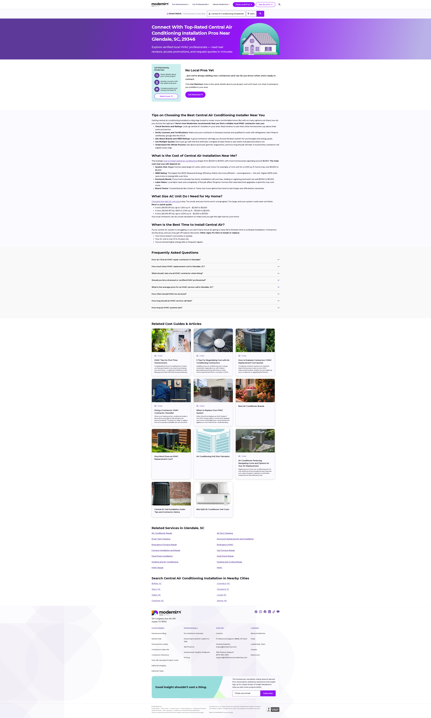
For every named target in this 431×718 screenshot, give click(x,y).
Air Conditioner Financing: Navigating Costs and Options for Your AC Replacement (253, 463)
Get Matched (194, 95)
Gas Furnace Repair (226, 550)
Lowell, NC (221, 595)
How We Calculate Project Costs (165, 660)
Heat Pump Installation (162, 556)
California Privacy (157, 710)
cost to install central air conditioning (180, 161)
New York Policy (168, 710)
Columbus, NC (223, 583)
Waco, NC (156, 589)
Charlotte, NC (158, 601)
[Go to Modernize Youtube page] (278, 611)
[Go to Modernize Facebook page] (265, 611)
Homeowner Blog (159, 633)
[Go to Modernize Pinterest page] (256, 611)
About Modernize (220, 4)
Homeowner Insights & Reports (197, 652)
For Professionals (200, 4)
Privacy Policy (184, 712)
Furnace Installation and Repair (166, 550)
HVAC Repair (158, 568)
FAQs (253, 639)
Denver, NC (222, 601)
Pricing (187, 658)
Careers (254, 650)
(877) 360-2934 (222, 655)
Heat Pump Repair (225, 556)
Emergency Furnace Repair (164, 545)
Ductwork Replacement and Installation (235, 539)
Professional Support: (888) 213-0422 (231, 639)
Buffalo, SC (157, 583)
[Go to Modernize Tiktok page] (274, 611)
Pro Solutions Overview (193, 633)
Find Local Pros (243, 4)
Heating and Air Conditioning (165, 562)
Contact (219, 633)
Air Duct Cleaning (225, 533)
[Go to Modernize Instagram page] (260, 611)
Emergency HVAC (225, 545)
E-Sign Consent (174, 708)
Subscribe (268, 693)
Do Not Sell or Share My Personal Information (187, 710)
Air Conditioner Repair (162, 533)
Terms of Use (165, 708)
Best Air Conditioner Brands (251, 406)
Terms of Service (195, 712)
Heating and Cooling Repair (229, 562)
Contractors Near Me (160, 650)
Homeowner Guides (160, 644)
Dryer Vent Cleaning (161, 539)
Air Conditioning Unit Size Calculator (213, 456)
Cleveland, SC (223, 589)
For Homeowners (180, 4)
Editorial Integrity (159, 666)
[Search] (279, 4)
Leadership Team (258, 644)
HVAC (219, 568)
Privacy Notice (156, 708)
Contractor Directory (160, 655)
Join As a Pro (264, 4)
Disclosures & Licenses (200, 708)
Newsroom (255, 655)
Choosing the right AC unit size (166, 201)
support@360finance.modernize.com (231, 658)
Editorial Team (158, 671)
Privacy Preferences (186, 708)
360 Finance (189, 647)
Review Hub (156, 639)
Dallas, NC (156, 595)
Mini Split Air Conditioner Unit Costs (212, 509)
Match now (165, 96)
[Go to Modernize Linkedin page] (269, 611)
